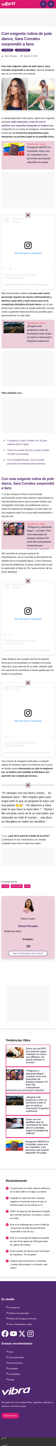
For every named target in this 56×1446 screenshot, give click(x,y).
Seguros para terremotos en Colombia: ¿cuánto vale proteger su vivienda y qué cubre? (28, 1264)
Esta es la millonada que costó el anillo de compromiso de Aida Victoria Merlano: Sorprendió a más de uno (29, 1228)
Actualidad (7, 50)
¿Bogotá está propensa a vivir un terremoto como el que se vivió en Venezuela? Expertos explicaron (39, 333)
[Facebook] (5, 1333)
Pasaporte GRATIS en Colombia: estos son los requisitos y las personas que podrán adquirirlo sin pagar (39, 154)
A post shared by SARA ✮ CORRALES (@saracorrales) (29, 284)
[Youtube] (13, 1333)
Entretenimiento (22, 50)
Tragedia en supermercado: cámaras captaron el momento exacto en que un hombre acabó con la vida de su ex (28, 1201)
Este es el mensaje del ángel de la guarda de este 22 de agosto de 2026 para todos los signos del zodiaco (29, 1241)
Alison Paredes (11, 56)
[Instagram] (30, 1333)
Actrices (5, 886)
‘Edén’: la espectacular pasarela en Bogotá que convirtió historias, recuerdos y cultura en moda (30, 1214)
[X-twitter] (22, 1333)
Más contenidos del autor (28, 953)
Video (27, 886)
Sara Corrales (17, 886)
